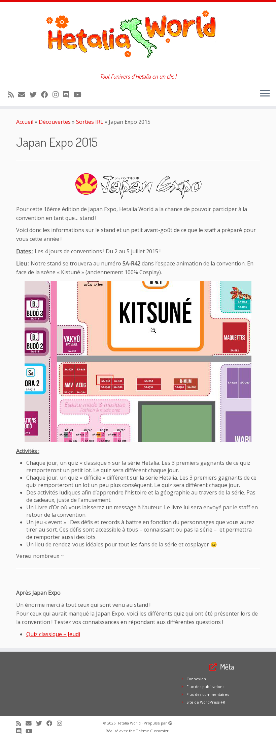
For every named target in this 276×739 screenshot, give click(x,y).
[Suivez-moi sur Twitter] (35, 94)
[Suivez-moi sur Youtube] (79, 94)
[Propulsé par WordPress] (170, 721)
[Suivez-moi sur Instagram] (58, 94)
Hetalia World (128, 723)
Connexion (196, 678)
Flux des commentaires (207, 694)
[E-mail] (24, 94)
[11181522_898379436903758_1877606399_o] (138, 361)
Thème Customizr (152, 730)
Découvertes (55, 121)
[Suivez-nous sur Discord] (68, 94)
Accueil (24, 121)
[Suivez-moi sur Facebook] (47, 94)
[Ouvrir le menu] (265, 94)
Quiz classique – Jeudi (53, 634)
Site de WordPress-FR (205, 702)
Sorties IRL (89, 121)
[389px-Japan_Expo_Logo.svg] (138, 186)
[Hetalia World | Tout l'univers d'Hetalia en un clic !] (138, 37)
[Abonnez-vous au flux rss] (13, 94)
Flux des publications (205, 686)
